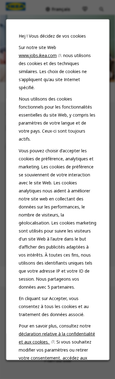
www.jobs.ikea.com (38, 55)
